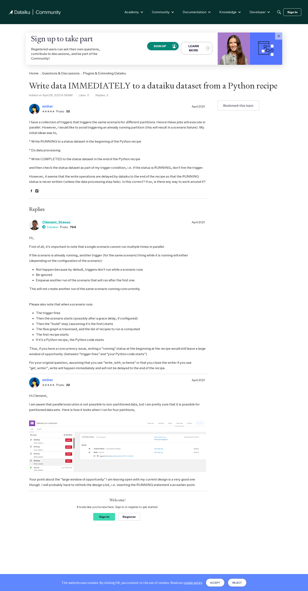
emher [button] (47, 106)
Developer (258, 12)
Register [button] (129, 516)
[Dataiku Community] (34, 12)
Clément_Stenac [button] (56, 222)
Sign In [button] (104, 516)
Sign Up (160, 46)
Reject (237, 583)
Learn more (193, 48)
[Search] (279, 12)
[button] (278, 36)
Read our (186, 583)
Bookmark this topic (238, 105)
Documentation (194, 12)
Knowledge (228, 12)
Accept (215, 583)
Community (161, 12)
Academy (131, 12)
